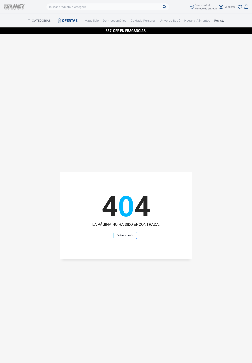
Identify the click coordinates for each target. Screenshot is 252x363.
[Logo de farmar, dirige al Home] (14, 7)
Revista (219, 20)
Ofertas (68, 21)
